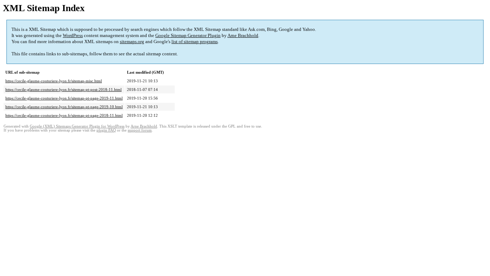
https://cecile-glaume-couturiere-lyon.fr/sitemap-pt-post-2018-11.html (63, 89)
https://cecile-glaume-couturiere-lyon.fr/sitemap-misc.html (53, 81)
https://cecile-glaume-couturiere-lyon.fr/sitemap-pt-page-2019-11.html (64, 98)
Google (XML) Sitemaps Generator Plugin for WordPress (77, 126)
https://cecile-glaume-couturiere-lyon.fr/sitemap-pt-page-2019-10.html (64, 107)
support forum (140, 130)
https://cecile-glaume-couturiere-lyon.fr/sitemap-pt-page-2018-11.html (64, 115)
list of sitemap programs (194, 41)
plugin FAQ (106, 130)
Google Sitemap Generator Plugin (188, 35)
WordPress (73, 35)
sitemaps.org (132, 41)
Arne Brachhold (242, 35)
